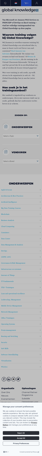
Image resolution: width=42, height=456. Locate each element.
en (6, 452)
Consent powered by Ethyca (28, 452)
